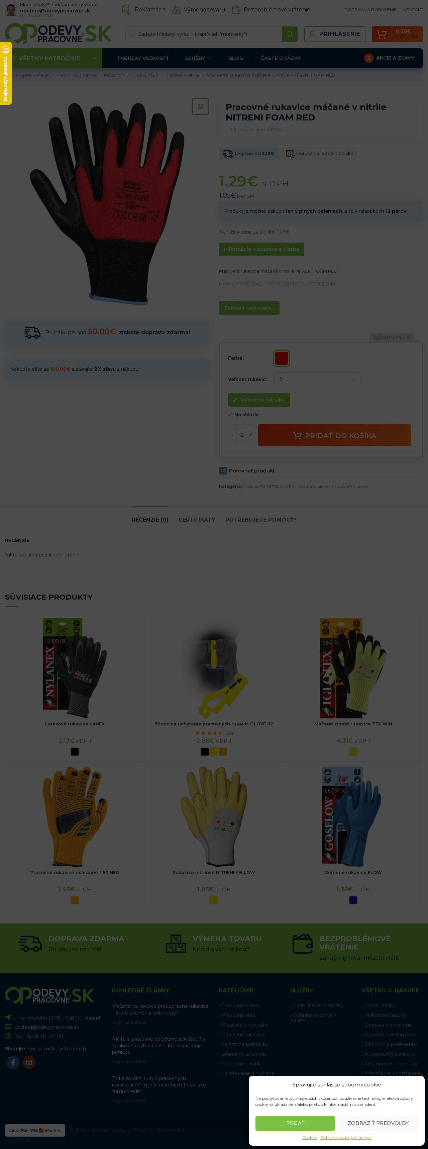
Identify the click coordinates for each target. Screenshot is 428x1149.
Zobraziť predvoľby (378, 1123)
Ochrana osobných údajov (345, 1137)
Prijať (295, 1123)
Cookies (309, 1137)
